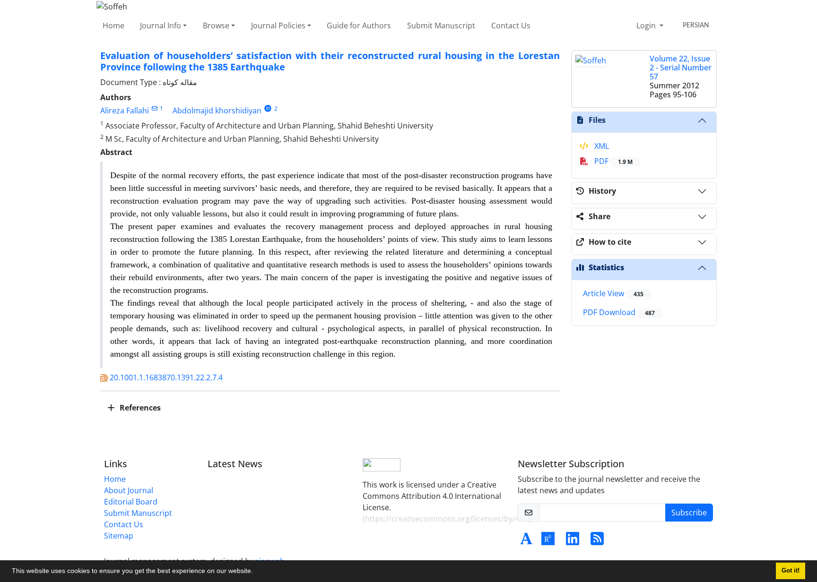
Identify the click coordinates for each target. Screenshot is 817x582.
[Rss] (597, 541)
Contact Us (510, 25)
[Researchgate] (548, 541)
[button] (256, 572)
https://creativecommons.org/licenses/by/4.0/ (447, 519)
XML (600, 146)
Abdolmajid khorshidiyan (217, 110)
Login (647, 25)
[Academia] (526, 541)
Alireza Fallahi (124, 110)
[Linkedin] (572, 541)
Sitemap (118, 536)
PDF (612, 161)
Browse (216, 25)
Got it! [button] (791, 570)
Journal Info (160, 25)
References (139, 407)
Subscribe (689, 512)
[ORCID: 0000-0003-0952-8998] (267, 108)
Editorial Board (130, 501)
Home (113, 25)
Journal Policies (278, 25)
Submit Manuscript (441, 25)
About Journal (128, 490)
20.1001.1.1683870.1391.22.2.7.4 (166, 377)
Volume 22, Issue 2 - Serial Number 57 (681, 67)
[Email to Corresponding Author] (154, 108)
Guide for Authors (359, 25)
